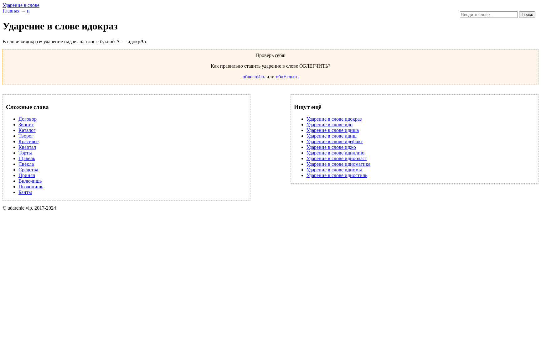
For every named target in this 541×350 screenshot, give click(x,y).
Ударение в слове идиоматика (338, 164)
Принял (26, 175)
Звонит (26, 124)
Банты (25, 192)
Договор (27, 119)
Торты (25, 152)
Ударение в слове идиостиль (337, 175)
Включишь (30, 181)
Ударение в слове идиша (333, 130)
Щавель (26, 158)
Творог (25, 135)
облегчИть (254, 76)
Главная (11, 10)
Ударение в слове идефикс (335, 141)
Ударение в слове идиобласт (337, 158)
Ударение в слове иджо (331, 147)
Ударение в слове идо (330, 124)
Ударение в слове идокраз (334, 119)
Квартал (27, 147)
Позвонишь (30, 186)
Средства (28, 169)
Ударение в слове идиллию (335, 152)
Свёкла (26, 164)
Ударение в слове (21, 5)
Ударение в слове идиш (332, 135)
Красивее (28, 141)
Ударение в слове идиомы (334, 169)
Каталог (27, 130)
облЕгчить (287, 76)
